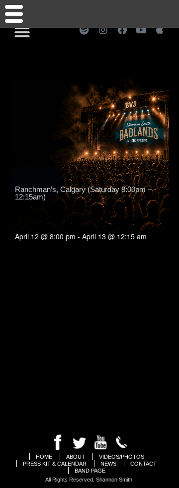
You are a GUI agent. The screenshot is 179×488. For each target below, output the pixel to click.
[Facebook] (121, 29)
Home (44, 457)
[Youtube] (140, 29)
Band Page (90, 471)
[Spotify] (84, 29)
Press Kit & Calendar (55, 464)
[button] (22, 32)
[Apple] (159, 29)
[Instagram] (102, 29)
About (75, 457)
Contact (143, 464)
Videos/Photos (121, 457)
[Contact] (14, 14)
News (108, 464)
